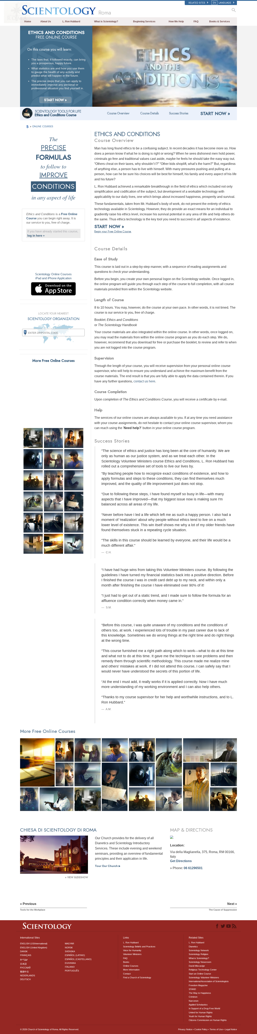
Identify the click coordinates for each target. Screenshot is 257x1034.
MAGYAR (69, 943)
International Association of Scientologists (209, 981)
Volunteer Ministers (132, 954)
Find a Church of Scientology (137, 977)
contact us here (144, 381)
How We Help (176, 21)
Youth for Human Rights (200, 1016)
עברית (24, 959)
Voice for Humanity (132, 950)
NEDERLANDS (27, 975)
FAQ (196, 21)
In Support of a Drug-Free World (204, 1008)
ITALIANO (70, 967)
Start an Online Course (200, 973)
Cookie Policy (201, 1029)
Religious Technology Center (203, 969)
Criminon (193, 997)
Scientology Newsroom (200, 962)
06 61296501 (193, 868)
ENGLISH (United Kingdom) (33, 947)
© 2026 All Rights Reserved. (49, 1029)
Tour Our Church (107, 866)
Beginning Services (144, 21)
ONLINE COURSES (42, 126)
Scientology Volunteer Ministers (204, 977)
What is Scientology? (106, 21)
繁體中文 (24, 971)
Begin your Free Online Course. (112, 231)
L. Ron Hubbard (71, 21)
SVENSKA (70, 951)
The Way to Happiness (200, 993)
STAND (192, 989)
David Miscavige (197, 966)
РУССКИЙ (25, 967)
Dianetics (193, 946)
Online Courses (130, 966)
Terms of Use (216, 1029)
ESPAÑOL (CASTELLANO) (78, 959)
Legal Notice (231, 1029)
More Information (131, 969)
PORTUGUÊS (72, 970)
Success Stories (178, 113)
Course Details (149, 113)
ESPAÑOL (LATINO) (75, 955)
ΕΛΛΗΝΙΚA (70, 963)
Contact (127, 973)
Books (126, 962)
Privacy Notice (185, 1029)
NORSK (69, 947)
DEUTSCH (25, 979)
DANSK (24, 951)
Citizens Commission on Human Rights (208, 1020)
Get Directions (181, 861)
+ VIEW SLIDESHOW (76, 877)
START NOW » (55, 100)
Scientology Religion (198, 954)
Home (27, 21)
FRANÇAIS (25, 955)
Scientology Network (199, 950)
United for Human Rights (201, 1012)
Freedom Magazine (198, 985)
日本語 (23, 964)
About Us (45, 21)
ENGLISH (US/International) (33, 943)
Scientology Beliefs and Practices (139, 946)
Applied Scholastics (198, 1004)
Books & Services (219, 21)
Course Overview (118, 113)
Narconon (193, 1001)
